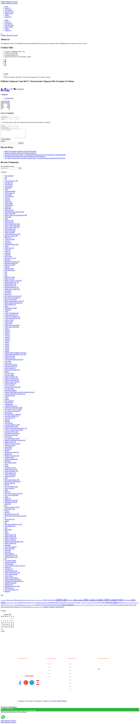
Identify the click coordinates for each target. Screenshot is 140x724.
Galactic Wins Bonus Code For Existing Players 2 (20, 392)
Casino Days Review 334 (12, 318)
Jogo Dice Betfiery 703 (12, 416)
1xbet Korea (8, 194)
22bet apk (61, 599)
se (5, 517)
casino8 (7, 349)
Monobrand (8, 449)
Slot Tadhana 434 (10, 526)
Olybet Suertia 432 (10, 474)
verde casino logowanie (37, 607)
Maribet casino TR (10, 442)
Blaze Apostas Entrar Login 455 (14, 301)
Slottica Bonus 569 (10, 536)
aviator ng (8, 253)
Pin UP (7, 485)
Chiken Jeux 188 (10, 356)
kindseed (7, 421)
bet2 (6, 273)
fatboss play (4, 605)
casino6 (7, 347)
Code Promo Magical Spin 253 (14, 359)
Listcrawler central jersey (12, 433)
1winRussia (8, 188)
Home (6, 6)
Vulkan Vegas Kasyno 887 (13, 579)
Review (7, 510)
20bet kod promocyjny (20, 600)
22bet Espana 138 (10, 229)
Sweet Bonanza (9, 553)
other (6, 478)
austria (6, 246)
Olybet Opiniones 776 (11, 471)
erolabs (7, 371)
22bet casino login (113, 599)
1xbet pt (7, 198)
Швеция (7, 591)
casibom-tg (8, 310)
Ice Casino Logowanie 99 (12, 411)
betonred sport (53, 602)
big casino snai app (63, 602)
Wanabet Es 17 (9, 584)
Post (6, 505)
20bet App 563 (9, 210)
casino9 (7, 351)
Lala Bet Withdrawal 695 (12, 425)
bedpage (7, 267)
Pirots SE (7, 492)
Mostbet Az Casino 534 (12, 452)
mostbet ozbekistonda (11, 459)
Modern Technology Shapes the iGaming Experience (20, 151)
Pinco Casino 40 (9, 488)
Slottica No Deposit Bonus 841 (14, 541)
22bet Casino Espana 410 (12, 224)
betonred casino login (24, 602)
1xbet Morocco (9, 196)
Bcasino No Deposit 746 (12, 261)
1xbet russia (8, 201)
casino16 (7, 339)
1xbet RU (7, 200)
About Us (7, 8)
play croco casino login (86, 605)
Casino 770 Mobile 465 (12, 313)
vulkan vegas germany (11, 577)
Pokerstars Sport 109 (11, 502)
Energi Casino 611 (10, 368)
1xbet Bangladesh (10, 191)
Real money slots (10, 509)
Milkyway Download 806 (12, 443)
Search (3, 141)
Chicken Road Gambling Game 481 (15, 354)
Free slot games (9, 389)
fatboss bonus (127, 602)
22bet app (70, 600)
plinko (6, 497)
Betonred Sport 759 (10, 285)
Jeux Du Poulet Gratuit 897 (13, 414)
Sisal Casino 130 (10, 519)
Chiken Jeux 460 (10, 358)
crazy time (8, 361)
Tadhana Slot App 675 (11, 557)
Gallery (7, 15)
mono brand (8, 447)
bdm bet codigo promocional (11, 602)
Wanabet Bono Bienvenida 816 (14, 581)
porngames (8, 504)
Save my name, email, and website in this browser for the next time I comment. (26, 122)
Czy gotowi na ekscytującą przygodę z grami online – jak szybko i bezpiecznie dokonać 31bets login (35, 158)
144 (6, 177)
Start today (8, 550)
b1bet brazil (8, 256)
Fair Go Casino (9, 373)
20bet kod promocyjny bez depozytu (34, 600)
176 (6, 179)
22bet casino (78, 600)
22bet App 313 (9, 220)
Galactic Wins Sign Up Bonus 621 (15, 394)
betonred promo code (43, 602)
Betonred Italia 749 (10, 284)
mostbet (7, 450)
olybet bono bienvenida (54, 605)
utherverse (8, 567)
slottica (7, 533)
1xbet (6, 189)
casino (6, 311)
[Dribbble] (5, 65)
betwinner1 (8, 291)
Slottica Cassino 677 (11, 538)
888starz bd (8, 237)
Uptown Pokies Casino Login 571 (15, 565)
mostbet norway (9, 457)
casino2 (7, 342)
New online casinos (10, 462)
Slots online (8, 529)
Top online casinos (10, 560)
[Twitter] (5, 62)
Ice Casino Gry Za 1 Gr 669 (13, 409)
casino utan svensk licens (12, 325)
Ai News (7, 241)
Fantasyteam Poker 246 (12, 380)
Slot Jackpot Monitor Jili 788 (13, 524)
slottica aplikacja (120, 605)
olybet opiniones (67, 605)
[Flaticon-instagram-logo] (26, 682)
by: (3, 89)
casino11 (7, 332)
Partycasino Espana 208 (12, 480)
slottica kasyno (129, 605)
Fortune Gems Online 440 (12, 387)
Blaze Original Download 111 (14, 303)
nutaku (7, 466)
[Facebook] (5, 60)
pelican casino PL (10, 483)
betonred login (34, 602)
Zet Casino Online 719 (11, 589)
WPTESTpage (9, 588)
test (6, 559)
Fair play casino (9, 375)
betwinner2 (8, 292)
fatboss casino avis (135, 602)
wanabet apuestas (49, 607)
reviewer (7, 512)
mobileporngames (10, 445)
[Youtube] (37, 682)
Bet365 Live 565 (10, 277)
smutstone (8, 545)
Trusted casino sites (10, 562)
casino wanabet (101, 602)
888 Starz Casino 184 (11, 236)
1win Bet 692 (9, 184)
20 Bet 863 (8, 208)
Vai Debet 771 (9, 569)
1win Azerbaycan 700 (11, 181)
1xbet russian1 (9, 205)
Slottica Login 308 (10, 540)
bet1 (6, 272)
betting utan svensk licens (12, 289)
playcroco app (77, 605)
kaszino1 (7, 419)
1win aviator (3, 600)
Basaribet (7, 260)
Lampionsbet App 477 (11, 426)
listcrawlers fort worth (11, 435)
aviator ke (7, 251)
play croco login (95, 605)
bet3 (6, 275)
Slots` (6, 531)
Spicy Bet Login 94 (10, 547)
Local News (8, 437)
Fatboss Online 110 (10, 383)
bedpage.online (9, 268)
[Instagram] (5, 63)
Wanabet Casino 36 (10, 583)
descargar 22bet (111, 602)
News (6, 464)
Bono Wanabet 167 (10, 304)
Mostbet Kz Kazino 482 (12, 456)
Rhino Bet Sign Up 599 (12, 514)
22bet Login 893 (10, 232)
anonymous (8, 243)
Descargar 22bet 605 (11, 364)
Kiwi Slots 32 (9, 423)
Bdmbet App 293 (10, 265)
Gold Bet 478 (9, 402)
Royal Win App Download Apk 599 (15, 516)
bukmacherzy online (11, 308)
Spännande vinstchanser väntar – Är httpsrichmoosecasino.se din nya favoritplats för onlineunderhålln (35, 155)
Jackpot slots (8, 413)
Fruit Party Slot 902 (10, 390)
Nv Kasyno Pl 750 (10, 468)
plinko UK (8, 498)
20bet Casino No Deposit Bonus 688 (16, 215)
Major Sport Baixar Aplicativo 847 (15, 440)
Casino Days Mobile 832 (12, 316)
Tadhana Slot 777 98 (11, 555)
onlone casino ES (10, 476)
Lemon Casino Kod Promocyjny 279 (16, 428)
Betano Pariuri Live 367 (12, 282)
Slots (6, 528)
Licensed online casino (11, 431)
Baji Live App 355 (10, 258)
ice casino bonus (19, 605)
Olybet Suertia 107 (10, 473)
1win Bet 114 (9, 182)
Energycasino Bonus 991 (12, 370)
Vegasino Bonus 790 (11, 571)
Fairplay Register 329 (11, 377)
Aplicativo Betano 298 (11, 244)
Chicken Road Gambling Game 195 (15, 352)
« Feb (2, 631)
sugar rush (8, 552)
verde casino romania (11, 574)
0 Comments (20, 89)
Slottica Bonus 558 (10, 535)
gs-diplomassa (9, 404)
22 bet (45, 600)
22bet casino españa (93, 599)
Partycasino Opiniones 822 (13, 481)
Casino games (9, 322)
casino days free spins (74, 602)
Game (6, 397)
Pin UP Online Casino (11, 486)
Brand (6, 306)
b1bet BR (7, 255)
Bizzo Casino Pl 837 (11, 299)
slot (6, 523)
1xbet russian (8, 203)
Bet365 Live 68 (9, 279)
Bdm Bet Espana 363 (11, 263)
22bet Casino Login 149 (12, 227)
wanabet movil (59, 607)
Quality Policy (9, 13)
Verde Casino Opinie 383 (12, 572)
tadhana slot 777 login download (22, 607)
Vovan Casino (9, 576)
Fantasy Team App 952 (12, 378)
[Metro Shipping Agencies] (9, 1)
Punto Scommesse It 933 (12, 507)
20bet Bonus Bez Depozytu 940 (14, 212)
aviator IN (8, 249)
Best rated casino (10, 270)
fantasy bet (121, 602)
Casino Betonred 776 (11, 315)
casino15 (7, 337)
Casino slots (8, 323)
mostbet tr (7, 461)
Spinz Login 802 (10, 548)
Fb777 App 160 (9, 385)
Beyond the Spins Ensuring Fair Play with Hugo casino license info (25, 156)
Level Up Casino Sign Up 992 (14, 430)
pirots (6, 490)
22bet (6, 218)
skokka (7, 521)
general (7, 399)
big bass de (8, 294)
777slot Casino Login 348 (12, 234)
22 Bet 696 (8, 217)
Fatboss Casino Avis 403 (12, 382)
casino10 (7, 330)
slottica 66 (113, 605)
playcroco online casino (104, 605)
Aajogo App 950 (10, 239)
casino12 (7, 334)
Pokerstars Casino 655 (11, 500)
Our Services (8, 10)
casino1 (7, 328)
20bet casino (10, 600)
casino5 (7, 346)
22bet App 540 (9, 222)
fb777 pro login (11, 605)
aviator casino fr (9, 248)
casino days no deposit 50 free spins (89, 602)
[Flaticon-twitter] (31, 682)
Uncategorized (9, 98)
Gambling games (10, 395)
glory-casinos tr (9, 401)
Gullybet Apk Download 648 (13, 407)
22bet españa (127, 600)
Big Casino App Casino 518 (13, 296)
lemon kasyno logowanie (29, 605)
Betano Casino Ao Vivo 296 (13, 280)
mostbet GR (8, 454)
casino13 (7, 335)
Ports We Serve (9, 12)
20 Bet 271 (8, 206)
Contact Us (8, 17)
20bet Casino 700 (10, 213)
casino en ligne (9, 320)
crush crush (8, 363)
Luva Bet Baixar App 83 (12, 438)
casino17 (7, 340)
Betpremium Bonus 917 (12, 287)
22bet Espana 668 (10, 231)
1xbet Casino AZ (10, 193)
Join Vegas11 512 (10, 418)
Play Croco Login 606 (11, 495)
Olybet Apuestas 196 (11, 469)
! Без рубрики (9, 176)
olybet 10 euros (41, 605)
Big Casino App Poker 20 (12, 297)
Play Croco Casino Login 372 (14, 493)
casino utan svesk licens (12, 327)
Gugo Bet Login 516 (11, 406)
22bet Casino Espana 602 (12, 225)
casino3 (7, 344)
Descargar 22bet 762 (11, 366)
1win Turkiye (9, 186)
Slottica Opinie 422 (10, 543)
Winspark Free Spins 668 (12, 586)
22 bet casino (52, 600)
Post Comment (6, 139)
